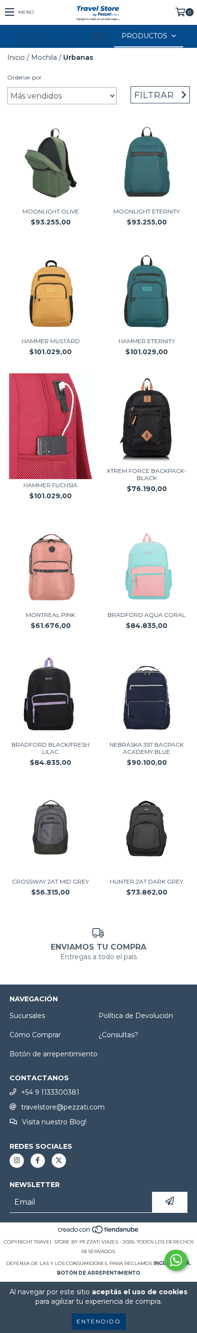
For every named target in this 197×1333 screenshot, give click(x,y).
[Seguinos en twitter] (59, 1161)
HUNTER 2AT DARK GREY (146, 881)
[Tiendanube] (99, 1232)
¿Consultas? (118, 1035)
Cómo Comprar (35, 1035)
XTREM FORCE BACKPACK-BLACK (146, 474)
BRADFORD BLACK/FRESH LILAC (50, 748)
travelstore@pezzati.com (63, 1107)
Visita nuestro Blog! (54, 1122)
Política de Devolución (135, 1015)
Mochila (44, 57)
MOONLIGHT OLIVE (50, 211)
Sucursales (27, 1015)
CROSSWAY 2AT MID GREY (50, 881)
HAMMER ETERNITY (147, 341)
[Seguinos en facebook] (38, 1161)
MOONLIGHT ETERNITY (146, 211)
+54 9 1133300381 (50, 1092)
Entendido (99, 1321)
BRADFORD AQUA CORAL (147, 614)
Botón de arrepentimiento (54, 1054)
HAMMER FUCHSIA (50, 485)
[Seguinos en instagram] (17, 1161)
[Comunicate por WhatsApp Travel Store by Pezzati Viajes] (175, 1260)
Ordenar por (24, 77)
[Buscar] (98, 36)
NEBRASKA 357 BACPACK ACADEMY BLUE (146, 748)
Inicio (16, 57)
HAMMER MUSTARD (51, 341)
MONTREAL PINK (50, 614)
